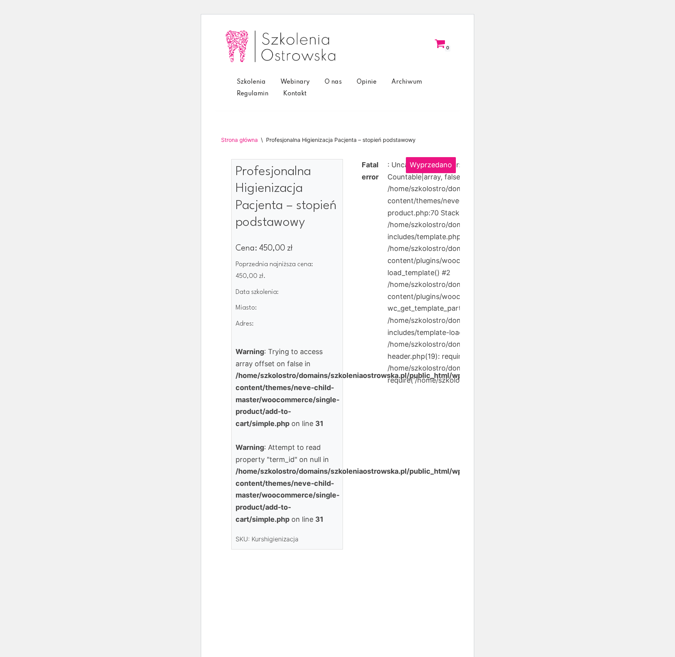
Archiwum (406, 82)
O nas (333, 82)
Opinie (367, 82)
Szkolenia (251, 82)
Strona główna (239, 139)
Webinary (295, 82)
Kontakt (295, 94)
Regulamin (252, 94)
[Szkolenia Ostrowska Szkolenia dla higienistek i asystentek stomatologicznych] (280, 46)
